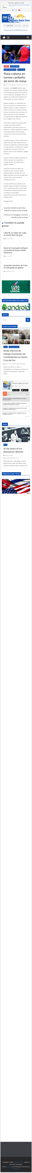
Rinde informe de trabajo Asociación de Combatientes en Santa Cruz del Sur (15, 355)
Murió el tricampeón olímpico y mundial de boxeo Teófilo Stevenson (16, 250)
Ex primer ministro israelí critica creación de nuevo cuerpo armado (15, 209)
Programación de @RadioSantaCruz (16, 30)
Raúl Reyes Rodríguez (20, 364)
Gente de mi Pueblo (14, 347)
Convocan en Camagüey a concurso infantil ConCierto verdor (16, 216)
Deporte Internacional (10, 69)
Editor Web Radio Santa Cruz (20, 85)
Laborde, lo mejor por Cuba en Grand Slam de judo (15, 234)
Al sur (5, 347)
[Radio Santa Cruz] (4, 37)
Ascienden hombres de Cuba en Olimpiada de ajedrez (15, 266)
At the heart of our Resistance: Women (13, 450)
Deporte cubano (15, 66)
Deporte (6, 66)
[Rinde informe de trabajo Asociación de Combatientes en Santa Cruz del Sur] (16, 336)
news (5, 444)
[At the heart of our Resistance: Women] (16, 434)
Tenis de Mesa (21, 69)
